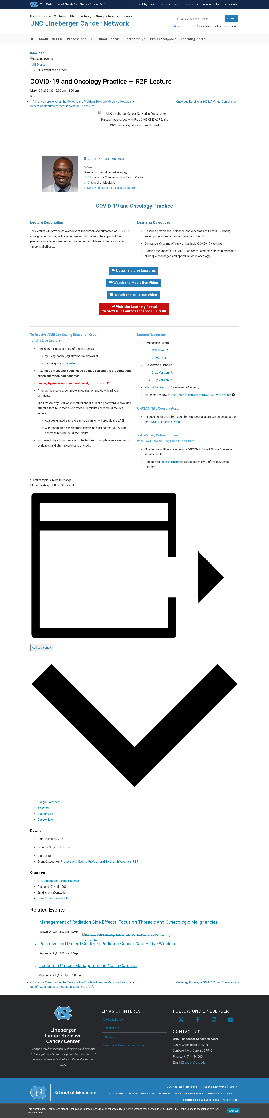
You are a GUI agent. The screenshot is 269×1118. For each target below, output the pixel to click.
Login (233, 1086)
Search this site (186, 26)
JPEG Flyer (159, 357)
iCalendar (43, 808)
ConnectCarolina (211, 4)
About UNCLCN (50, 39)
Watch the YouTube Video (135, 294)
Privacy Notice (35, 1112)
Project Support (163, 39)
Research (109, 1036)
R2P (135, 861)
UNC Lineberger (113, 1019)
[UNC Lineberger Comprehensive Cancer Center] (63, 1024)
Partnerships (134, 39)
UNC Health (174, 1086)
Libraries (166, 4)
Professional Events (74, 861)
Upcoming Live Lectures (135, 270)
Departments (191, 4)
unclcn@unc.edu (195, 1062)
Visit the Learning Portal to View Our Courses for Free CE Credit (134, 308)
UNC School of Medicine (49, 16)
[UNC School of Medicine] (63, 1092)
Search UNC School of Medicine (218, 26)
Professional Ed (79, 39)
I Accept (233, 1110)
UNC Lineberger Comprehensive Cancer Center (107, 16)
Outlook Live (46, 819)
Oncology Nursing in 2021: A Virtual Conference (207, 101)
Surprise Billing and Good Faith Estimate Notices (210, 1100)
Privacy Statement (213, 1086)
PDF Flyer (158, 350)
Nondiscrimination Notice (189, 1093)
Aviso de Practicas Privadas (156, 1093)
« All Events (37, 64)
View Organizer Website (53, 898)
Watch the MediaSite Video (135, 282)
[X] (181, 1019)
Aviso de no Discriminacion (222, 1093)
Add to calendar (42, 647)
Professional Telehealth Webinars (110, 861)
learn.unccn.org (170, 462)
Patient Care (111, 1028)
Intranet (191, 1086)
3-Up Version (160, 380)
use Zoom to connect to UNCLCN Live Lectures (201, 395)
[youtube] (230, 1019)
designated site (72, 363)
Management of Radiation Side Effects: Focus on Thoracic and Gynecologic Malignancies (128, 922)
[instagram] (214, 1019)
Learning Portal (194, 39)
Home (31, 39)
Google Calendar (48, 802)
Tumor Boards (108, 39)
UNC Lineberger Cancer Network (79, 23)
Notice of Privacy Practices (122, 1093)
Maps (177, 4)
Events (154, 4)
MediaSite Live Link (157, 387)
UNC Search (230, 4)
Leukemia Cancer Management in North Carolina (88, 965)
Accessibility (140, 4)
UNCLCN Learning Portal (164, 422)
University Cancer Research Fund (124, 1045)
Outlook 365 (45, 814)
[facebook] (197, 1019)
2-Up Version (160, 372)
